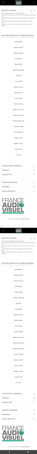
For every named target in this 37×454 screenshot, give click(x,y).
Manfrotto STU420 (18, 126)
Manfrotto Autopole (18, 53)
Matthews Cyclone (18, 87)
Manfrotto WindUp (18, 104)
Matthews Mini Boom (18, 115)
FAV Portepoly (18, 98)
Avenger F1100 (18, 149)
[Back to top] (9, 452)
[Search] (34, 2)
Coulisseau (18, 154)
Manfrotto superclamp (18, 70)
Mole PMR (18, 75)
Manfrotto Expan (18, 92)
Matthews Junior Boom (18, 109)
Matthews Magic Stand (18, 121)
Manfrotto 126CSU (18, 47)
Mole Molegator (18, 41)
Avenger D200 (18, 81)
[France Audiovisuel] (18, 2)
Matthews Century (18, 143)
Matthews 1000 (18, 138)
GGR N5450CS (18, 58)
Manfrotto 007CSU (18, 132)
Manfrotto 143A (18, 64)
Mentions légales (26, 219)
